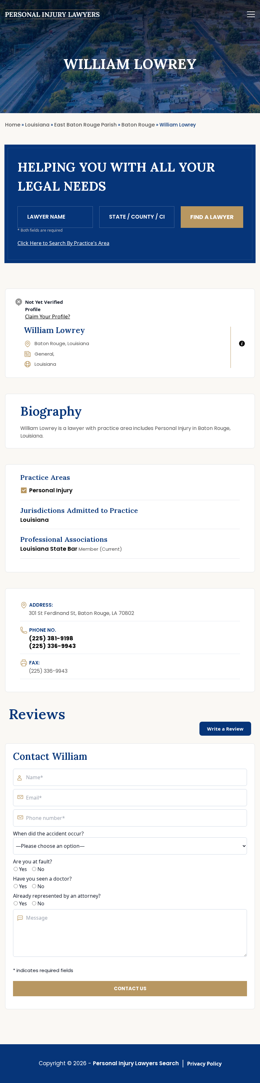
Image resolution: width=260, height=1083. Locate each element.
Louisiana (45, 364)
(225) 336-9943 (52, 646)
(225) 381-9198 (51, 638)
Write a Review (225, 728)
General (44, 354)
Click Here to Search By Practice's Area (63, 243)
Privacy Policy (204, 1063)
